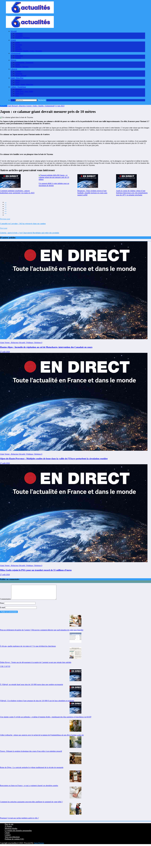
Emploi (18, 58)
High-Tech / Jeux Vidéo (24, 91)
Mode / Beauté (20, 76)
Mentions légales (11, 828)
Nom (2, 603)
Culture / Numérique (18, 87)
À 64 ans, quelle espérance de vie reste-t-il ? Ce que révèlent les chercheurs (28, 646)
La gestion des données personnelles (18, 831)
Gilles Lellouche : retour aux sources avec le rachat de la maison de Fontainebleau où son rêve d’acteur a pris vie (42, 735)
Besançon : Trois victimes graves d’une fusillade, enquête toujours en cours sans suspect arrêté (92, 193)
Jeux (17, 96)
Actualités (19, 36)
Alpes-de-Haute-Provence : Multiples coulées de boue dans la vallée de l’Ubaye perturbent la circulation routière (54, 458)
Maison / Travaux (21, 67)
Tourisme (18, 74)
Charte (7, 833)
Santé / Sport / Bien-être (24, 85)
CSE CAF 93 (5, 666)
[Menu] (7, 15)
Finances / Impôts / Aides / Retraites (28, 51)
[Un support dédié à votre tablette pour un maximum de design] (56, 177)
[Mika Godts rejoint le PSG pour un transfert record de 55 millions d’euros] (73, 562)
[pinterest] (5, 211)
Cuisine (18, 71)
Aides (17, 42)
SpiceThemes (39, 843)
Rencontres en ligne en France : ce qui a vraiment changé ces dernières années (29, 786)
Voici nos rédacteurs (12, 837)
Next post (3, 228)
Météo (17, 80)
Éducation (19, 56)
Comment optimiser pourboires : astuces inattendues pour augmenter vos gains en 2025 (17, 192)
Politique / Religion (22, 38)
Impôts (17, 47)
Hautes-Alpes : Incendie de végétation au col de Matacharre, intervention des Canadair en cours (46, 347)
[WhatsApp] (5, 213)
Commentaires (5, 599)
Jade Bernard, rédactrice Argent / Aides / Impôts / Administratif (31, 106)
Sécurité (14, 31)
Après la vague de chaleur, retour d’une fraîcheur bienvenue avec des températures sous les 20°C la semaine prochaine (132, 193)
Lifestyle (14, 69)
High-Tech (19, 93)
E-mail (2, 607)
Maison (13, 60)
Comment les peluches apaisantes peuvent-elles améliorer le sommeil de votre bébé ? (31, 802)
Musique (18, 89)
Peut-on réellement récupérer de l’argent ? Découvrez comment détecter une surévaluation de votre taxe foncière (41, 630)
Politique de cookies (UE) (14, 839)
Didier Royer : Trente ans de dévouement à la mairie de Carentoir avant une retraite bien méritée (35, 662)
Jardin (17, 65)
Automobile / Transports (24, 62)
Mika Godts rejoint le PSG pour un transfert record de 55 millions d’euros (36, 570)
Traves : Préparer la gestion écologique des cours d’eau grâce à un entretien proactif (31, 751)
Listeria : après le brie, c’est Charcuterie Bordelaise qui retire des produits (29, 233)
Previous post (5, 219)
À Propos (8, 826)
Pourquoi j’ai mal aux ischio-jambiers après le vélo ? (19, 818)
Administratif (15, 53)
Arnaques (19, 34)
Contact (7, 835)
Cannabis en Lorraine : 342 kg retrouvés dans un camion (23, 224)
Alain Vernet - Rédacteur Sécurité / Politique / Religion (20, 343)
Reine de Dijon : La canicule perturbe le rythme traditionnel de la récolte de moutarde (31, 767)
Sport (17, 82)
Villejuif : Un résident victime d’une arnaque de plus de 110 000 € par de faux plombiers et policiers (37, 701)
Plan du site (9, 824)
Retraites (18, 49)
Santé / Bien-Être (17, 78)
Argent (13, 40)
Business (18, 45)
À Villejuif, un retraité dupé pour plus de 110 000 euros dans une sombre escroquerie (31, 684)
